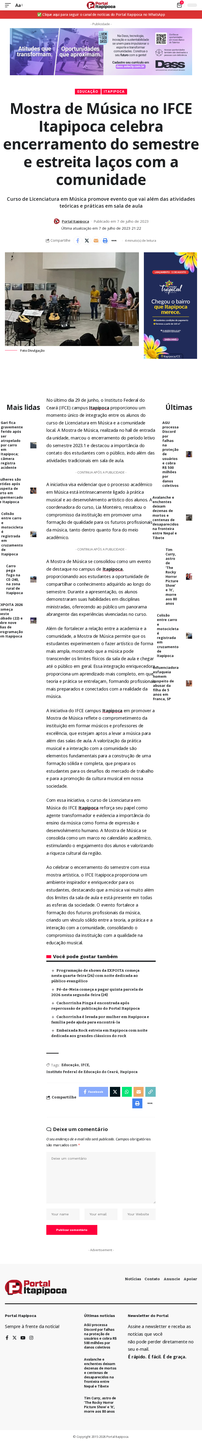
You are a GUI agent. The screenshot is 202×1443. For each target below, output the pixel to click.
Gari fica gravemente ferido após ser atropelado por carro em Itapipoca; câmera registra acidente (12, 445)
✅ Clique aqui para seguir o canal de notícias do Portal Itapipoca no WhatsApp (101, 14)
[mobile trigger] (9, 5)
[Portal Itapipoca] (101, 5)
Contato (152, 1279)
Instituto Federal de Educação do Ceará (82, 1072)
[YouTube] (23, 1338)
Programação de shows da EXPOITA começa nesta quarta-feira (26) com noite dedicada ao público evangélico (95, 976)
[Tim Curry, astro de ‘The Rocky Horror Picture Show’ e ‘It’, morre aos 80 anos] (189, 576)
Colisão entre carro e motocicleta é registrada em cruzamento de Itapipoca (12, 533)
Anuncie (172, 1279)
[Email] (96, 241)
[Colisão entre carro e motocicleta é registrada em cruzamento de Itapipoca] (33, 534)
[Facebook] (7, 1338)
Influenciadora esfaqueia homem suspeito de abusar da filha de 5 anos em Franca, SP (166, 683)
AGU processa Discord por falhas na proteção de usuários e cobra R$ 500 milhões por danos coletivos (100, 1336)
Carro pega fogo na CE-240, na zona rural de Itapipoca (14, 579)
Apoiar (190, 1279)
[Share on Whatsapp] (127, 1092)
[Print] (105, 241)
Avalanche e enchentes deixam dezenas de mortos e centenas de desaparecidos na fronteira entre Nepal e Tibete (165, 517)
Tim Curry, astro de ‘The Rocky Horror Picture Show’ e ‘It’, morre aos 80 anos (172, 576)
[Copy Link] (150, 1092)
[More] (114, 241)
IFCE (85, 1065)
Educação (87, 91)
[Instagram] (31, 1338)
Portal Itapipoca (75, 221)
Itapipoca (114, 91)
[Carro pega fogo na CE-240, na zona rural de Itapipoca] (33, 579)
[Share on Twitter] (87, 241)
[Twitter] (14, 1338)
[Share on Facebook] (77, 241)
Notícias (133, 1279)
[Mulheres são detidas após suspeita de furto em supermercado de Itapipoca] (33, 491)
